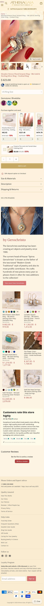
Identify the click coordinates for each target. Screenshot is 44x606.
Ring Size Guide (6, 530)
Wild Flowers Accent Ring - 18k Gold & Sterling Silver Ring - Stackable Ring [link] (25, 129)
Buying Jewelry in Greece (9, 539)
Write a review (22, 461)
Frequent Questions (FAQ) (10, 524)
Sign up (31, 579)
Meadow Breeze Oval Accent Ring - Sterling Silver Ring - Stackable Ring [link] (8, 129)
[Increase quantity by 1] (16, 159)
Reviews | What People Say (10, 505)
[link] (9, 119)
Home (3, 14)
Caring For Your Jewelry (9, 536)
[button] (4, 66)
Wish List (4, 543)
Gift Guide (4, 533)
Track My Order (6, 521)
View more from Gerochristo (14, 283)
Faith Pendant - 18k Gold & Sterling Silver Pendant (11, 394)
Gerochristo (6, 322)
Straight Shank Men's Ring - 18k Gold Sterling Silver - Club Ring (11, 356)
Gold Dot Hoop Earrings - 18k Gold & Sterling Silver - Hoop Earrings (32, 391)
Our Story (4, 499)
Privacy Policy (5, 508)
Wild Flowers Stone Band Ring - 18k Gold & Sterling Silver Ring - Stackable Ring (11, 317)
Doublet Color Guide (8, 527)
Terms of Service (6, 511)
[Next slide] (41, 66)
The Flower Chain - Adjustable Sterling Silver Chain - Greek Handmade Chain (32, 354)
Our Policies (5, 502)
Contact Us (4, 546)
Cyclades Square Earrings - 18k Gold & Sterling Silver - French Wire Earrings (32, 317)
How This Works (6, 496)
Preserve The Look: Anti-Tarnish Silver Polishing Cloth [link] (25, 147)
